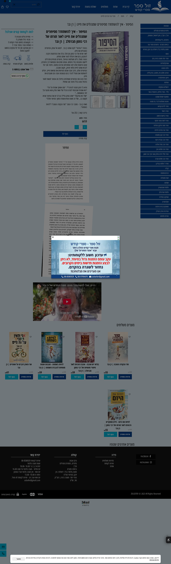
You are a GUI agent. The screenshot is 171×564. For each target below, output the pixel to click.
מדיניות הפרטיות (154, 560)
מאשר (18, 559)
